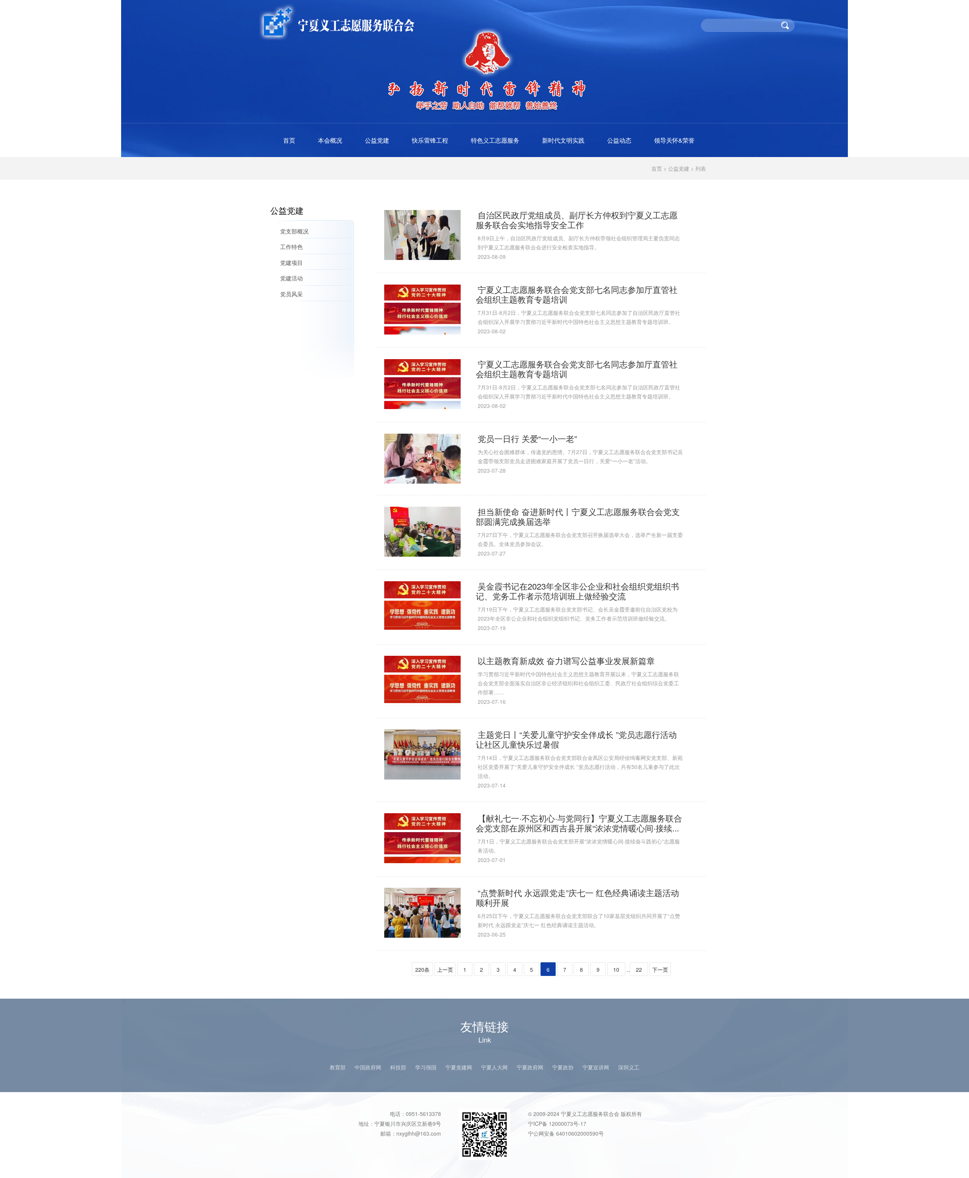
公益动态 (619, 140)
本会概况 (330, 140)
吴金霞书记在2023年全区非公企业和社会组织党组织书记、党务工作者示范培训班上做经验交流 (577, 591)
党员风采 (291, 294)
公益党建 (377, 140)
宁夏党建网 (459, 1067)
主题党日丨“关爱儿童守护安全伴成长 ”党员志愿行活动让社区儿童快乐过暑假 (576, 739)
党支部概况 (294, 231)
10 (616, 969)
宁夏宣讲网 (596, 1067)
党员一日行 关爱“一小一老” (527, 438)
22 (639, 969)
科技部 (398, 1067)
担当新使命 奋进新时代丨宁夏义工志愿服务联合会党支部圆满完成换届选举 (578, 516)
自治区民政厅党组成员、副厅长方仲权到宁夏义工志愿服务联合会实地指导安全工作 (577, 219)
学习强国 (425, 1067)
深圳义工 (628, 1067)
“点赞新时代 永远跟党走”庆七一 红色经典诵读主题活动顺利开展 (577, 897)
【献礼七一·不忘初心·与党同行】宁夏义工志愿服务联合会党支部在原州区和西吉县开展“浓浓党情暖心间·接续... (579, 823)
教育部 (338, 1067)
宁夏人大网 (494, 1067)
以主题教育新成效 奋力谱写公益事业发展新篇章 (566, 660)
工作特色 (291, 247)
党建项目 (291, 262)
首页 (289, 140)
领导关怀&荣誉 (674, 140)
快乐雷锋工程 (430, 140)
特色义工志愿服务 (495, 140)
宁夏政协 (562, 1067)
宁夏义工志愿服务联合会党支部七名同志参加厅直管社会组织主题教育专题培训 (577, 294)
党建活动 (291, 278)
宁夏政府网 (530, 1067)
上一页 (445, 969)
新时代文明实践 (563, 140)
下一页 (660, 969)
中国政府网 (368, 1067)
